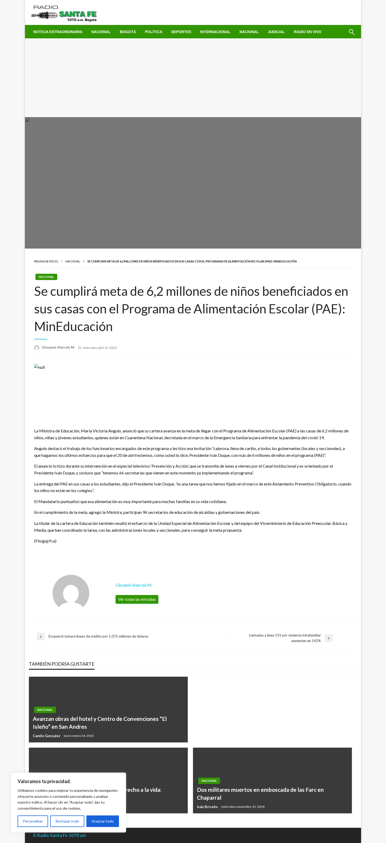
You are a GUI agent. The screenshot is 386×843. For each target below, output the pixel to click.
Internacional (215, 32)
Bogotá (128, 32)
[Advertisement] (193, 78)
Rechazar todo (67, 821)
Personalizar (33, 821)
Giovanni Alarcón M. (59, 347)
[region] (68, 802)
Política (153, 32)
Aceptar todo (103, 821)
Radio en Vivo (307, 32)
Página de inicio (46, 261)
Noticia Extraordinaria (57, 32)
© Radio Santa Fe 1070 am (59, 835)
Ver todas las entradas (137, 599)
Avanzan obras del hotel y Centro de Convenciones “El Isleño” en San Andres (100, 722)
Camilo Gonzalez (47, 736)
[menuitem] (58, 31)
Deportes (181, 32)
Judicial (276, 32)
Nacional (101, 32)
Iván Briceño (207, 807)
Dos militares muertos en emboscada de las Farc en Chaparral (260, 793)
